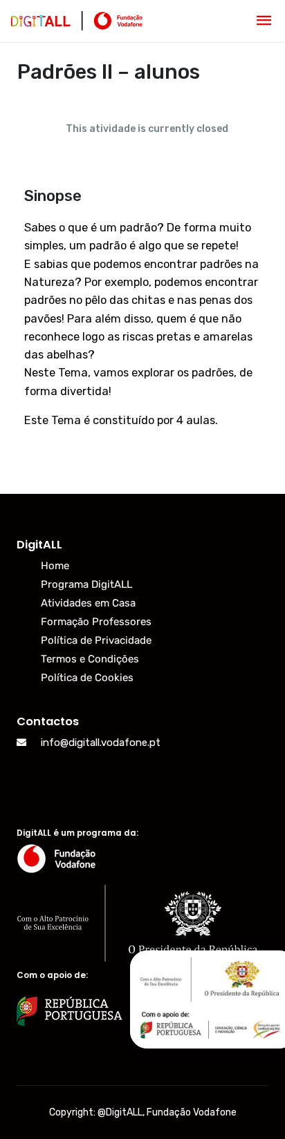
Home (55, 565)
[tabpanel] (142, 314)
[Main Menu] (264, 21)
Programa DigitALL (86, 584)
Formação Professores (96, 621)
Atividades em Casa (88, 603)
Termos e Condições (90, 659)
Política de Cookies (87, 677)
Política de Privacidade (96, 640)
